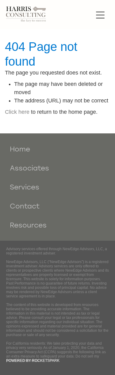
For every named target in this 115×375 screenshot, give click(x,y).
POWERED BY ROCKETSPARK (32, 360)
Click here (17, 112)
